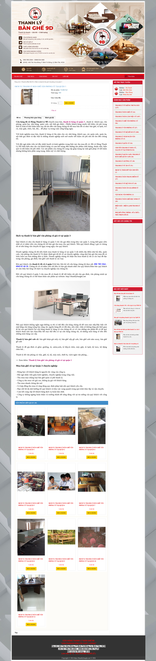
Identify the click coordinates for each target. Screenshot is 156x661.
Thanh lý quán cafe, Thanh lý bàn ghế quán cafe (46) (127, 155)
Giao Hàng (43, 76)
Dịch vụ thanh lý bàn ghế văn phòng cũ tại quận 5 (30, 504)
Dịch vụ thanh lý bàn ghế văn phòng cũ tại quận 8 (30, 559)
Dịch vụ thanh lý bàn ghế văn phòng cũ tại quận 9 (61, 559)
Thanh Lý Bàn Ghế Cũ (28, 82)
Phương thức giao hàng (32, 117)
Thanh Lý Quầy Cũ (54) (123, 143)
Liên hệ (65, 76)
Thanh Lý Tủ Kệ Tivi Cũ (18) (126, 183)
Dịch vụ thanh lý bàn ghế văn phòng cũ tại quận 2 (61, 448)
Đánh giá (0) (49, 117)
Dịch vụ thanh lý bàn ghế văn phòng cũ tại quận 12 (30, 615)
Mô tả (18, 117)
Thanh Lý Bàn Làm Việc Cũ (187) (127, 116)
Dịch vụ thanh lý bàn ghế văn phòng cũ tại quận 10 (91, 559)
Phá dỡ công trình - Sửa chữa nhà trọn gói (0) (127, 213)
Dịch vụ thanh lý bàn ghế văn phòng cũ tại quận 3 (48, 82)
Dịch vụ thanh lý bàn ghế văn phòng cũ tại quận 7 (91, 504)
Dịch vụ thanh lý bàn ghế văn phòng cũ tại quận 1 (30, 448)
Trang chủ (18, 76)
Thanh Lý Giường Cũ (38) (125, 161)
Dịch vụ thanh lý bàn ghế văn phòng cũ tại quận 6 (61, 504)
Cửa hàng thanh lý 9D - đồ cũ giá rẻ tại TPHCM (127, 305)
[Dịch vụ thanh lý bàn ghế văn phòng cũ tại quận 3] (26, 96)
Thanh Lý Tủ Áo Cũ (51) (124, 165)
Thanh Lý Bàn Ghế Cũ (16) (125, 112)
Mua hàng (31, 457)
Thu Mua (31, 76)
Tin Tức (55, 76)
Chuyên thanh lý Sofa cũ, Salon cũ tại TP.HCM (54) (125, 148)
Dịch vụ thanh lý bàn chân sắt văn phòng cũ (126, 344)
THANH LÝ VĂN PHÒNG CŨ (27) (126, 127)
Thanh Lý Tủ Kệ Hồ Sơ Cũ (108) (127, 132)
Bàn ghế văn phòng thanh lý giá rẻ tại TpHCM (127, 317)
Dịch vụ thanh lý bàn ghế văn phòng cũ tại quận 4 (91, 448)
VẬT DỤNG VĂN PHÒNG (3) (124, 194)
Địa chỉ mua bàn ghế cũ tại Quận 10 (124, 293)
